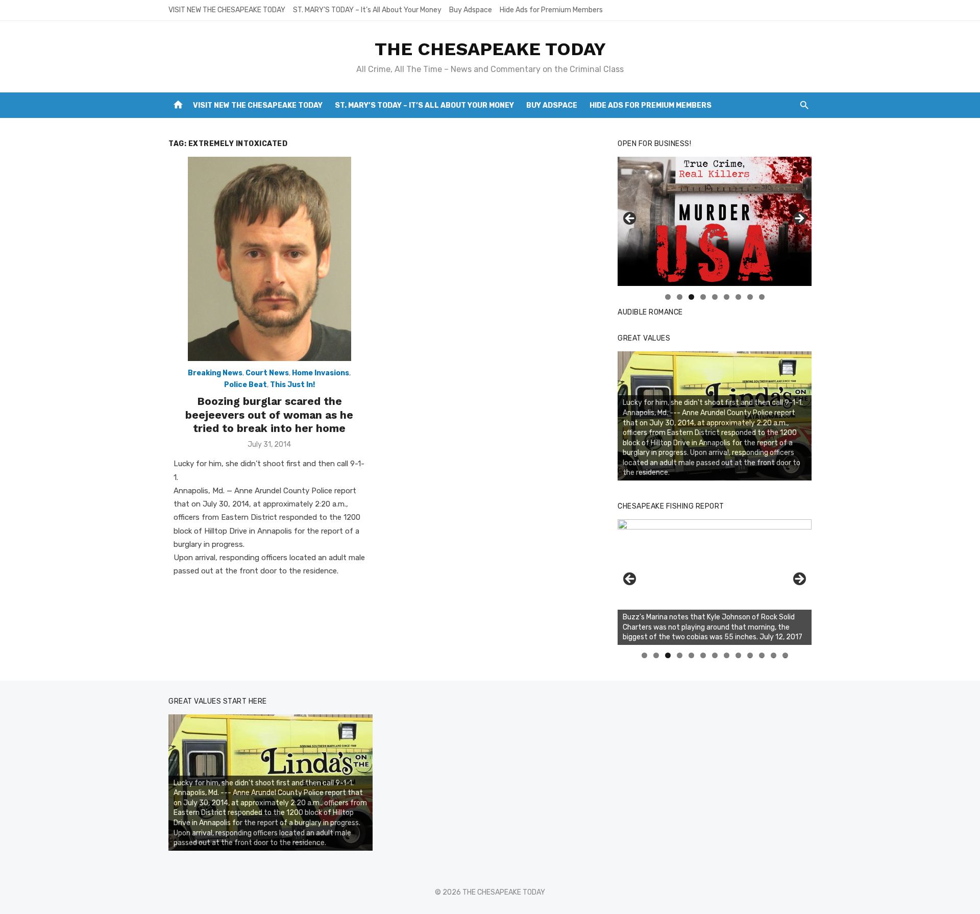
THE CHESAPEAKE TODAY (490, 49)
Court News (267, 373)
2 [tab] (679, 297)
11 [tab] (762, 655)
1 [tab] (668, 297)
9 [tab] (762, 297)
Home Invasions (320, 373)
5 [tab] (715, 297)
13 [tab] (785, 655)
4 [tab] (703, 297)
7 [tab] (738, 297)
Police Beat (245, 384)
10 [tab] (750, 655)
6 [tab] (726, 297)
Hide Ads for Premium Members (551, 10)
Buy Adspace (470, 10)
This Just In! (292, 384)
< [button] (630, 219)
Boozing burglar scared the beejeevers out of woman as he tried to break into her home (269, 415)
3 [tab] (691, 297)
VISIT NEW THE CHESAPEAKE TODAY (226, 10)
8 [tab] (750, 297)
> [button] (798, 219)
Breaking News (215, 373)
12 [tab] (773, 655)
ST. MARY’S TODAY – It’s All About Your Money (367, 10)
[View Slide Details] (715, 582)
